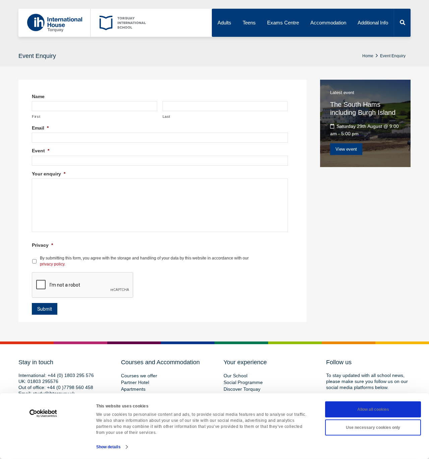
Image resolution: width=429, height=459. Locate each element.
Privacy (42, 245)
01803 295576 (42, 381)
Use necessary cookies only (373, 427)
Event (40, 150)
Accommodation (328, 22)
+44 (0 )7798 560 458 (70, 387)
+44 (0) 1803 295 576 (71, 375)
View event (346, 149)
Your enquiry (48, 173)
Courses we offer (139, 375)
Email (40, 128)
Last (167, 116)
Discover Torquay (242, 389)
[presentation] (83, 285)
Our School (235, 375)
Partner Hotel (135, 382)
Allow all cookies (373, 409)
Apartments (133, 389)
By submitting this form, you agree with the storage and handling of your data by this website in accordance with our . (144, 261)
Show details (108, 447)
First (36, 116)
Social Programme (243, 382)
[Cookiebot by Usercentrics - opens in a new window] (43, 413)
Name (38, 96)
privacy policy (52, 264)
